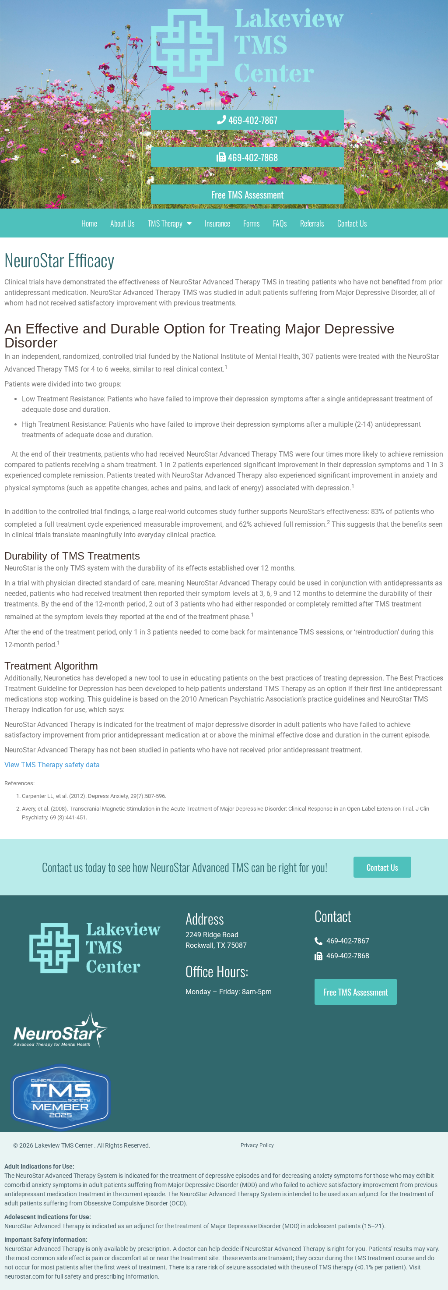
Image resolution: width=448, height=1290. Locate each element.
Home (89, 223)
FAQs (280, 223)
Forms (251, 223)
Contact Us (352, 223)
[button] (247, 157)
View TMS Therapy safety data (52, 765)
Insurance (217, 223)
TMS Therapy (165, 223)
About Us (122, 223)
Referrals (312, 223)
